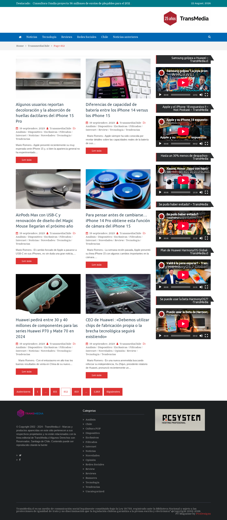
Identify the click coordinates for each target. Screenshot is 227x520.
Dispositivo (35, 131)
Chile (104, 37)
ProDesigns (203, 513)
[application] (183, 82)
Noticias (31, 37)
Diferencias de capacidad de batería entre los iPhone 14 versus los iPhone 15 (117, 110)
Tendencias (23, 138)
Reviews (66, 37)
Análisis (21, 131)
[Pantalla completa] (206, 94)
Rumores (91, 477)
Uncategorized (95, 491)
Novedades (48, 135)
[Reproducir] (160, 94)
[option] (83, 3)
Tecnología (49, 37)
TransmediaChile (60, 128)
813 (76, 391)
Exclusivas (50, 131)
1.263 (97, 391)
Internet (21, 135)
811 (55, 391)
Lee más (27, 160)
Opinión (120, 350)
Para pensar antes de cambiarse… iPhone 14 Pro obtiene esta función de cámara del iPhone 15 (118, 220)
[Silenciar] (201, 94)
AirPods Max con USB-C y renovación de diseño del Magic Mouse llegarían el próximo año (44, 220)
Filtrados (65, 131)
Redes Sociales (86, 37)
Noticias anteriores (125, 37)
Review (103, 129)
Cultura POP (93, 428)
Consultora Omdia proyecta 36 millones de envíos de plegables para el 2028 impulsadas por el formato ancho (104, 3)
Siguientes (113, 391)
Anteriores (23, 391)
